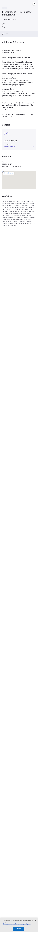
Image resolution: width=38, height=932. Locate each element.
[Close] (35, 921)
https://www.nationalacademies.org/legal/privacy (17, 924)
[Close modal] (34, 4)
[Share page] (4, 25)
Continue (18, 928)
